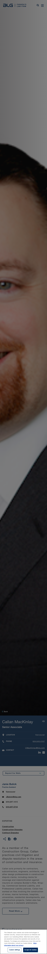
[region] (23, 941)
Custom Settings (14, 950)
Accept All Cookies (30, 950)
